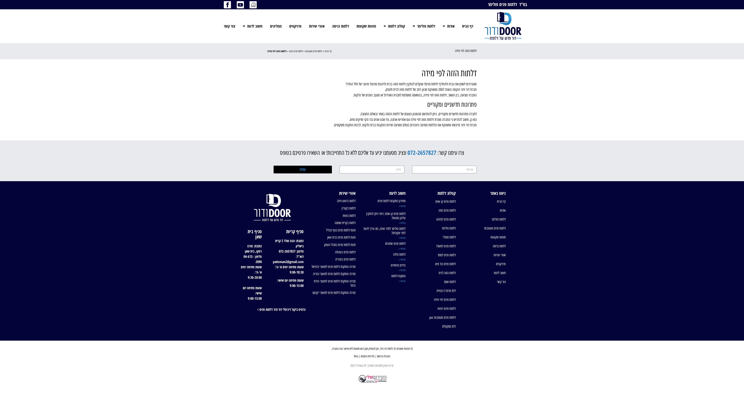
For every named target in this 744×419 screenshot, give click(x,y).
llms (356, 356)
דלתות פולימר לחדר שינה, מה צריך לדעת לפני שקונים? (385, 231)
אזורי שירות (317, 26)
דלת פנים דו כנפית (446, 291)
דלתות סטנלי (449, 237)
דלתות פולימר (426, 26)
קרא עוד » (402, 206)
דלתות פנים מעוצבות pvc (442, 317)
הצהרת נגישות (383, 356)
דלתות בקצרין (349, 208)
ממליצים (276, 26)
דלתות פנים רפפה (446, 308)
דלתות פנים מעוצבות (313, 51)
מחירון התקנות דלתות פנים (392, 201)
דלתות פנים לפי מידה (445, 300)
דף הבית (467, 26)
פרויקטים (295, 26)
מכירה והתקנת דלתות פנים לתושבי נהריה (334, 274)
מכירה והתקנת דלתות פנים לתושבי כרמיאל (334, 267)
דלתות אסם (450, 282)
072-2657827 (421, 153)
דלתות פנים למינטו (446, 219)
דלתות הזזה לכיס (447, 273)
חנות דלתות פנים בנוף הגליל (341, 230)
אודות (451, 26)
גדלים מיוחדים (398, 265)
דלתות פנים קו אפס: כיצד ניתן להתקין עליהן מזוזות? (386, 216)
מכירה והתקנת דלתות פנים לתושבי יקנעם (334, 293)
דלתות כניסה (340, 26)
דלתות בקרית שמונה (345, 223)
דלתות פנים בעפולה (345, 252)
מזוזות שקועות (366, 26)
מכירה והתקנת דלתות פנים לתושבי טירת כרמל (335, 283)
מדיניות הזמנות (367, 356)
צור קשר (229, 26)
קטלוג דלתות (396, 26)
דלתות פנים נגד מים (445, 264)
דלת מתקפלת (449, 326)
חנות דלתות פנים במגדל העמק (340, 245)
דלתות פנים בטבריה (345, 259)
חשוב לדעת (254, 26)
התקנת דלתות (398, 276)
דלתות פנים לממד (447, 255)
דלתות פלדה (399, 254)
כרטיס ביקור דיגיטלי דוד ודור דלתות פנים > (281, 309)
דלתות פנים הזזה (296, 51)
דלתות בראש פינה (346, 201)
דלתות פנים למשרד (446, 246)
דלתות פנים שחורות (395, 244)
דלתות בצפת (349, 216)
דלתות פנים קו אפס (445, 201)
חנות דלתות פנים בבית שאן (341, 237)
